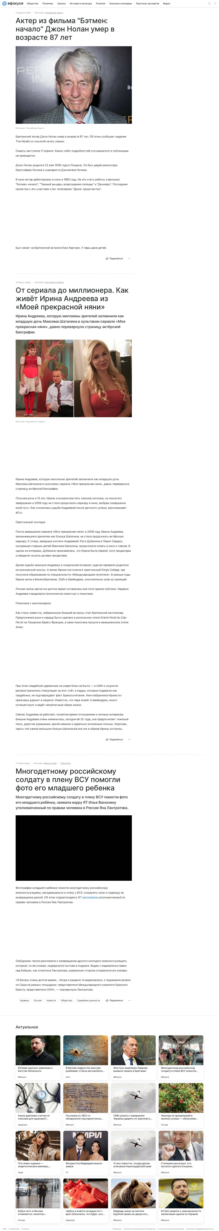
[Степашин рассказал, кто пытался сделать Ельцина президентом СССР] (181, 1153)
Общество (65, 763)
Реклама (25, 1229)
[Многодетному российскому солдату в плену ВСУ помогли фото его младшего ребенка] (181, 1057)
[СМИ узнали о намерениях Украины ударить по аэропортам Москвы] (133, 1105)
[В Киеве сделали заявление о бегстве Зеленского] (38, 1057)
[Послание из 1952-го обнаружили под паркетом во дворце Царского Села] (85, 1105)
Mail (5, 1229)
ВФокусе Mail (50, 763)
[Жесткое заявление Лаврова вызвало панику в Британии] (133, 1057)
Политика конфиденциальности (200, 1229)
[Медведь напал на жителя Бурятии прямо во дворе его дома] (133, 1201)
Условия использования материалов (140, 1229)
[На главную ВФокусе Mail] (15, 3)
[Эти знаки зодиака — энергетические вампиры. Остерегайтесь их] (38, 1153)
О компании (14, 1229)
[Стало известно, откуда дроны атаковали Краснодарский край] (133, 1153)
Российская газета (54, 12)
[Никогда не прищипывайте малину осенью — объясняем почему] (181, 1105)
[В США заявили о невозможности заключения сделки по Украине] (181, 1201)
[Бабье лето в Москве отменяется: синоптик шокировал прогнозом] (38, 1201)
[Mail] (4, 3)
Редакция (117, 1229)
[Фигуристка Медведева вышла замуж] (85, 1153)
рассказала (90, 897)
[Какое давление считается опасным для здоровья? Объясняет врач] (38, 1105)
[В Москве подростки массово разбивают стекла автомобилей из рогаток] (85, 1057)
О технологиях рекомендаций (171, 1229)
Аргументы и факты (54, 282)
